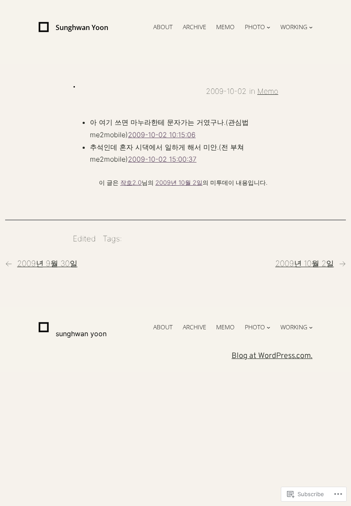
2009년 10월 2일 (178, 182)
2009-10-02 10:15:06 (162, 134)
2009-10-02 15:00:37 (162, 159)
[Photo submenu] (268, 27)
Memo (267, 91)
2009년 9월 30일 (47, 263)
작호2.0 (131, 182)
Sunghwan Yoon (82, 27)
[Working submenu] (310, 27)
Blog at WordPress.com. (272, 356)
